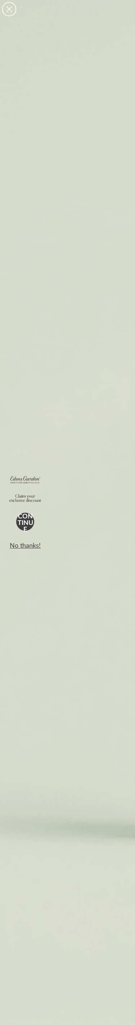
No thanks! (25, 545)
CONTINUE (25, 522)
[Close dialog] (9, 9)
